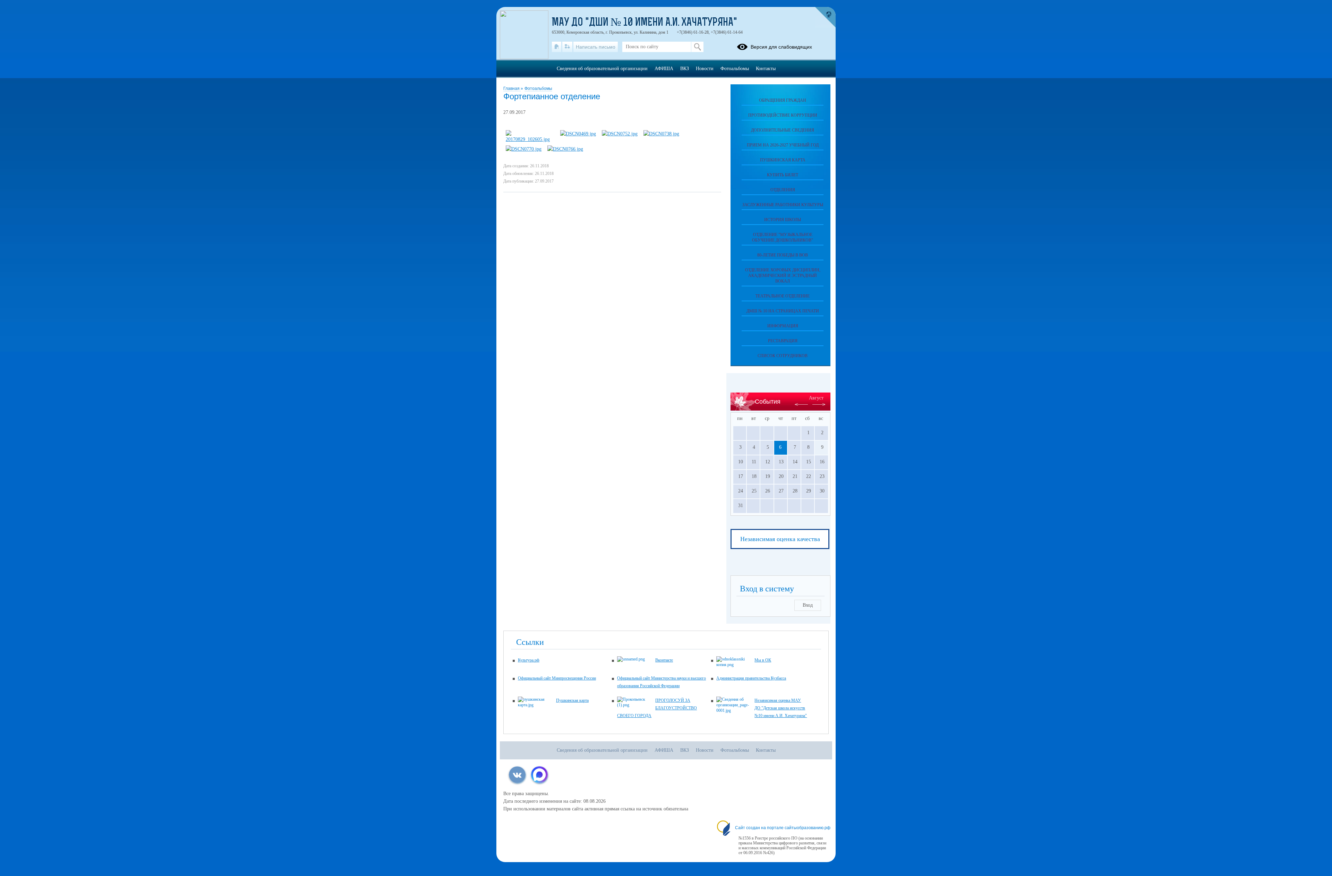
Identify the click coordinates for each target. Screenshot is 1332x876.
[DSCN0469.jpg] (578, 133)
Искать (697, 47)
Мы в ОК (762, 660)
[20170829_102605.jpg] (530, 139)
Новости (705, 68)
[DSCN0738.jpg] (661, 133)
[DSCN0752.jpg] (620, 133)
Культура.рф (528, 660)
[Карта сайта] (567, 47)
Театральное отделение (782, 296)
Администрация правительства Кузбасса (751, 678)
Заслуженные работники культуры (782, 204)
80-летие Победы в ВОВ (782, 255)
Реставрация (782, 340)
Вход (808, 605)
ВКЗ (684, 68)
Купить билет (782, 174)
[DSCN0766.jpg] (565, 149)
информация (782, 325)
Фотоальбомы (538, 88)
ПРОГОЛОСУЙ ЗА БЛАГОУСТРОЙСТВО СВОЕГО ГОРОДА (657, 708)
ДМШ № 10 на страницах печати (782, 311)
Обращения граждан (782, 100)
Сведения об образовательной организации (602, 68)
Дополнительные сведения (782, 130)
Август (816, 398)
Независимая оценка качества (780, 539)
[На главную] (556, 47)
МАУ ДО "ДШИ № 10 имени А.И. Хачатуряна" (644, 23)
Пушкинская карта (782, 160)
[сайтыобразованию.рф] (825, 17)
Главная (512, 88)
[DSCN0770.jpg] (523, 149)
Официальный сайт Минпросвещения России (557, 678)
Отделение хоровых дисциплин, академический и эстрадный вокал (782, 276)
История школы (782, 219)
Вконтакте (664, 660)
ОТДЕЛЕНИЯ (782, 189)
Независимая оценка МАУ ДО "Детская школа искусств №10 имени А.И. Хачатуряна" (780, 708)
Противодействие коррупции (782, 115)
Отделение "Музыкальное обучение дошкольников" (782, 237)
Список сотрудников (783, 355)
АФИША (664, 68)
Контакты (766, 68)
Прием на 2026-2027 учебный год (783, 145)
